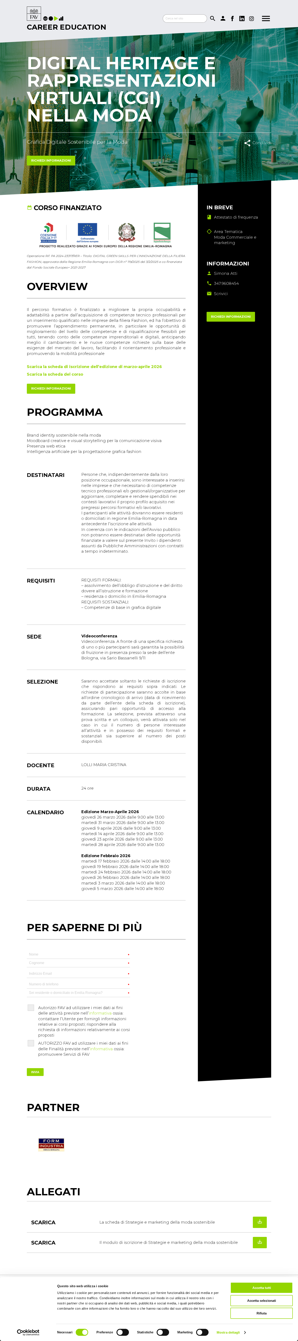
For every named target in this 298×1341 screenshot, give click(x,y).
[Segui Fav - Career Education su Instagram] (251, 18)
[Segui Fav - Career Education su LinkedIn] (242, 18)
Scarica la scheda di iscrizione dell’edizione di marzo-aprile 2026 (94, 366)
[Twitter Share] (262, 152)
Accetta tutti (261, 1288)
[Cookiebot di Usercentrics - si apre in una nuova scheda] (28, 1332)
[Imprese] (61, 18)
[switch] (122, 1332)
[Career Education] (34, 14)
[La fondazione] (46, 18)
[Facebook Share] (252, 152)
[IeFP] (51, 18)
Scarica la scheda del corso (55, 374)
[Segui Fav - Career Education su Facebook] (232, 18)
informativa (100, 1013)
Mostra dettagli (228, 1332)
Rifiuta (262, 1313)
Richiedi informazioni (51, 160)
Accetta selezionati (261, 1300)
